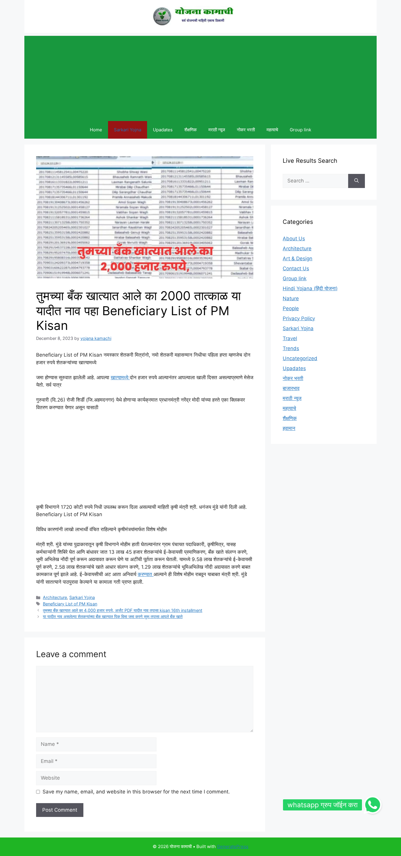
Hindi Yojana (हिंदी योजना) (310, 288)
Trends (291, 348)
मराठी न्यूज (216, 129)
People (291, 308)
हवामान (289, 428)
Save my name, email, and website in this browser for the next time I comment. (136, 792)
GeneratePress (232, 846)
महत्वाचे (272, 129)
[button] (373, 805)
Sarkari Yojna (127, 129)
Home (96, 129)
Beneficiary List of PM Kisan (70, 603)
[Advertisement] (200, 77)
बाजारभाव (291, 388)
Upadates (163, 129)
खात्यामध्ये (120, 377)
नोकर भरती (246, 129)
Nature (291, 298)
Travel (290, 338)
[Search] (356, 181)
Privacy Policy (299, 318)
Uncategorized (300, 358)
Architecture (55, 597)
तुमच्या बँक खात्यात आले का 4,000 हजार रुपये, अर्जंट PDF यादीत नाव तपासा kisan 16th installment (122, 610)
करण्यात (146, 574)
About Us (294, 238)
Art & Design (297, 258)
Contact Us (296, 268)
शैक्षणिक (190, 129)
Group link (300, 129)
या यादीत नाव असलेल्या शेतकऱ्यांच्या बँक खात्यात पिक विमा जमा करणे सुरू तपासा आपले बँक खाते (113, 616)
